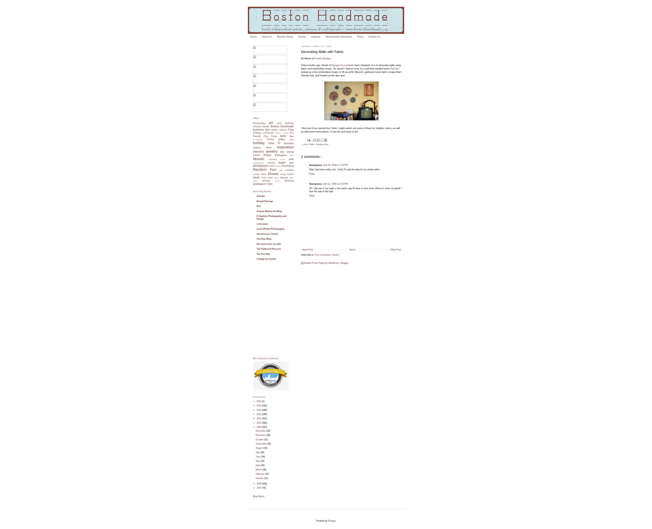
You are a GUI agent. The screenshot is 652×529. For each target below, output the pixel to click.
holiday (259, 143)
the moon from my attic (269, 244)
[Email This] (314, 140)
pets (291, 162)
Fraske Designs (323, 58)
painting (271, 163)
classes (283, 129)
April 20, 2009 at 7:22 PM (335, 165)
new (291, 159)
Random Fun (322, 144)
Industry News (262, 147)
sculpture (289, 170)
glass (292, 139)
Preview (278, 166)
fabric (312, 144)
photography (260, 165)
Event (274, 136)
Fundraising (257, 139)
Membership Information (339, 36)
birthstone (257, 126)
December (261, 431)
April (258, 465)
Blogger (332, 520)
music (282, 159)
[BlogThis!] (318, 140)
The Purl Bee (263, 254)
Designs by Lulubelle (343, 65)
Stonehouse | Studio (267, 234)
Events (302, 36)
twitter (276, 178)
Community (268, 133)
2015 (259, 401)
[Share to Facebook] (325, 140)
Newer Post (307, 249)
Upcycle (284, 177)
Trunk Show (267, 178)
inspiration (285, 147)
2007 (259, 488)
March (259, 469)
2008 (259, 483)
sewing (256, 174)
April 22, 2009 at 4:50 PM (335, 184)
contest (278, 133)
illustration (289, 143)
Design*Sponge (265, 201)
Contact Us (374, 36)
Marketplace (281, 155)
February (260, 474)
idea (373, 65)
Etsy (266, 136)
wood (277, 181)
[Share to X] (322, 140)
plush (271, 166)
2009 (259, 427)
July (258, 452)
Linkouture (262, 224)
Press (360, 36)
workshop (289, 180)
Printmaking (288, 166)
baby (279, 123)
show (263, 174)
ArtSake (261, 196)
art (271, 123)
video (291, 178)
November (261, 435)
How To (274, 143)
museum (273, 159)
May (258, 461)
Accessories (259, 123)
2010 (259, 423)
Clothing (257, 133)
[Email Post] (308, 140)
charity (274, 129)
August (259, 448)
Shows (273, 174)
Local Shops (262, 155)
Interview (258, 151)
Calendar (316, 36)
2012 (259, 414)
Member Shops (285, 36)
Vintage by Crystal (266, 259)
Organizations (258, 163)
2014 (259, 405)
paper (282, 162)
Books (266, 126)
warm (255, 181)
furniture (270, 139)
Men (292, 155)
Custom (285, 133)
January (260, 478)
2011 (259, 418)
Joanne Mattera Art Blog (269, 211)
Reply (312, 174)
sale (281, 170)
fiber (291, 136)
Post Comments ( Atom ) (327, 255)
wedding (266, 181)
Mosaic (259, 159)
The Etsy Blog (264, 239)
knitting (290, 152)
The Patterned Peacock (269, 249)
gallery (282, 139)
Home (253, 36)
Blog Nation (258, 496)
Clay (291, 129)
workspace (259, 183)
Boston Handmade (282, 126)
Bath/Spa (289, 123)
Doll (259, 206)
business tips (261, 129)
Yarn (269, 183)
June (258, 456)
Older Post (396, 249)
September (261, 443)
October (260, 439)
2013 (259, 410)
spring (283, 174)
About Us (267, 36)
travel (256, 177)
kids (282, 152)
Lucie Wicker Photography (270, 229)
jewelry (272, 151)
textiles (290, 174)
